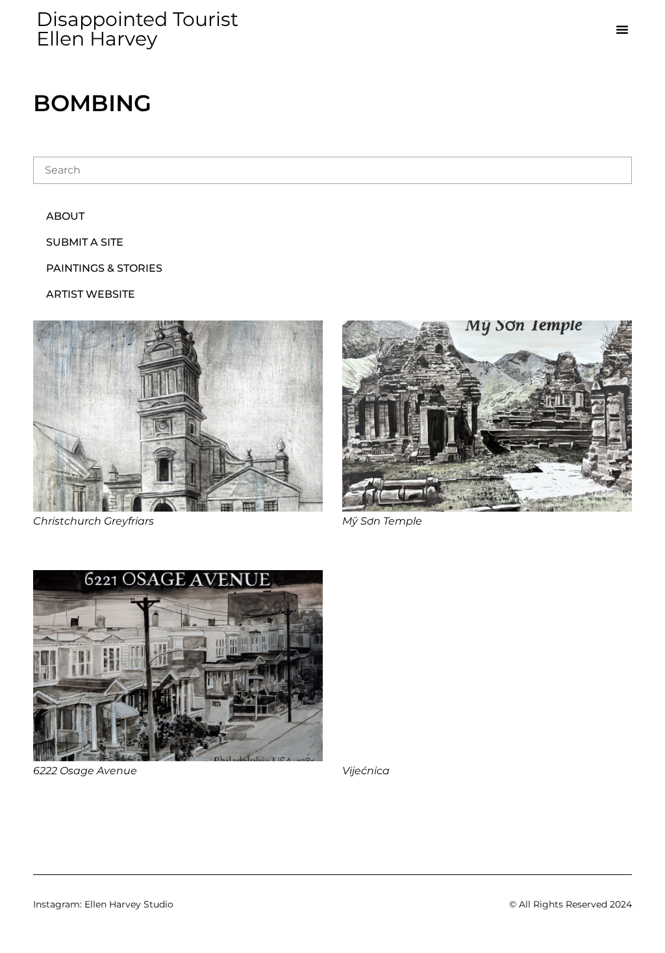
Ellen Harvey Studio (128, 904)
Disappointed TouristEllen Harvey (137, 29)
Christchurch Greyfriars (93, 521)
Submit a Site (84, 242)
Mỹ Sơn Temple (382, 521)
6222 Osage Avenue (85, 770)
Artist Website (90, 294)
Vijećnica (366, 770)
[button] (622, 29)
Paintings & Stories (104, 268)
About (65, 216)
